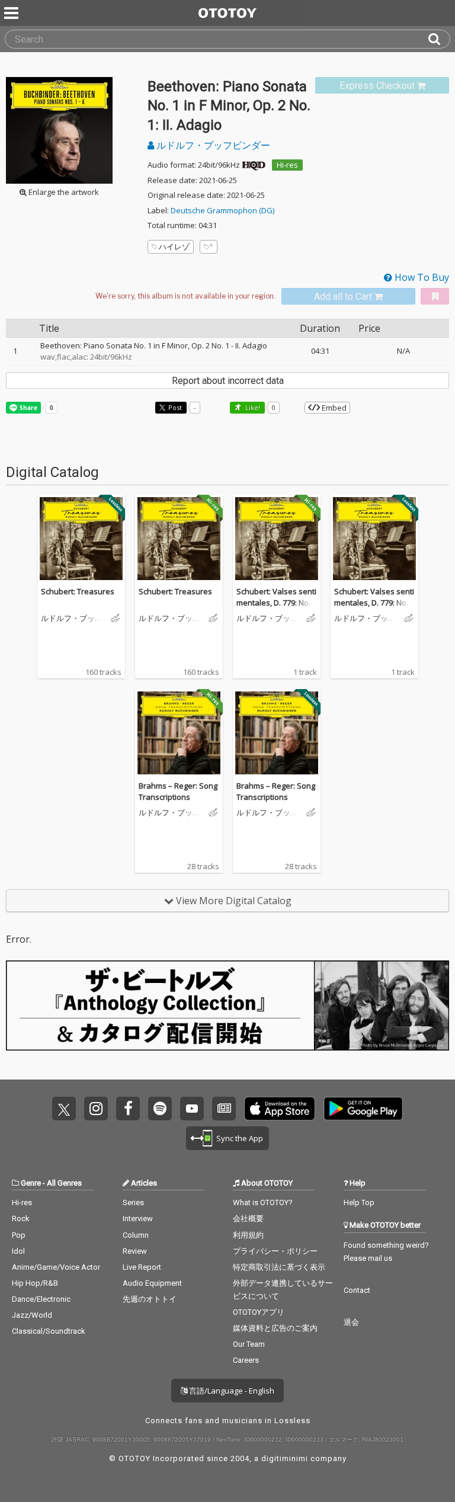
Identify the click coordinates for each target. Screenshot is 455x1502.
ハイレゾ (174, 246)
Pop (18, 1235)
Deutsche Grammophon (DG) (222, 210)
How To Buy (420, 277)
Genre (31, 1182)
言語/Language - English (230, 1390)
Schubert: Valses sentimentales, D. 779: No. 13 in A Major (276, 603)
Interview (138, 1218)
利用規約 (248, 1235)
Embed (333, 407)
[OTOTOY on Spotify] (160, 1108)
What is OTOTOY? (263, 1202)
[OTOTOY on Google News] (224, 1108)
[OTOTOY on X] (64, 1108)
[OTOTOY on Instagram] (96, 1108)
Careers (246, 1360)
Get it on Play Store (363, 1108)
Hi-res (287, 164)
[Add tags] (208, 247)
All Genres (64, 1182)
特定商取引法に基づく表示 (279, 1267)
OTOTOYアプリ (258, 1312)
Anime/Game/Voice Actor (56, 1267)
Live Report (142, 1267)
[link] (382, 86)
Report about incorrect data (228, 380)
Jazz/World (32, 1315)
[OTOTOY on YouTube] (192, 1108)
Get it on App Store (279, 1108)
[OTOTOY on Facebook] (128, 1108)
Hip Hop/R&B (35, 1283)
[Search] (439, 39)
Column (136, 1235)
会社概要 (248, 1218)
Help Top (359, 1202)
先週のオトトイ (150, 1299)
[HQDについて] (253, 164)
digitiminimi (284, 1458)
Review (135, 1251)
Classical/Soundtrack (48, 1331)
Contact (357, 1290)
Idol (18, 1251)
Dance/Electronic (41, 1299)
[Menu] (12, 13)
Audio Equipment (152, 1283)
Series (133, 1202)
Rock (21, 1218)
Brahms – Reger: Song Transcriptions (178, 791)
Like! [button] (251, 407)
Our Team (249, 1344)
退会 (351, 1322)
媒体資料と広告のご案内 (275, 1328)
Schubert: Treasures (77, 591)
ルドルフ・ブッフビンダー (212, 145)
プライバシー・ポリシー (275, 1251)
